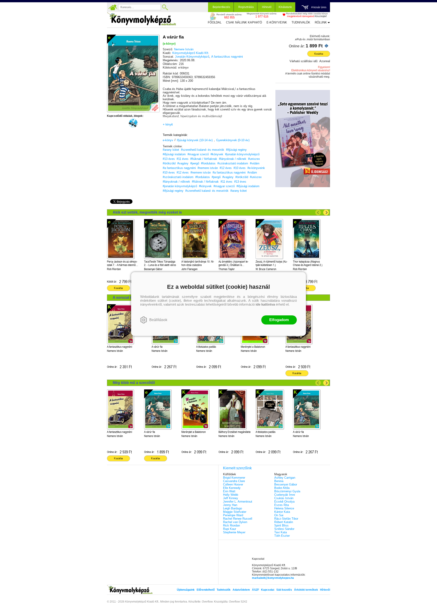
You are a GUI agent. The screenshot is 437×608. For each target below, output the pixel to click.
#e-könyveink (256, 168)
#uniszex (254, 159)
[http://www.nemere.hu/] (133, 123)
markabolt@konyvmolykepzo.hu (273, 578)
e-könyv (168, 140)
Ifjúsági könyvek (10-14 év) (195, 140)
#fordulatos (208, 163)
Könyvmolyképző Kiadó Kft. (190, 53)
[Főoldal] (112, 7)
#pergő (194, 163)
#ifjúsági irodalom (174, 154)
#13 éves (169, 159)
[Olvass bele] (151, 104)
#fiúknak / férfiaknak (203, 159)
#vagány (182, 163)
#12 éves (226, 168)
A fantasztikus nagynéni (227, 56)
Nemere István (183, 49)
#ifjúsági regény (236, 149)
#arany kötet (171, 149)
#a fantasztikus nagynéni (179, 168)
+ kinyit (168, 124)
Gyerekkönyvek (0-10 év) (232, 140)
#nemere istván (208, 168)
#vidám (254, 163)
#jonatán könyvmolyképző (242, 154)
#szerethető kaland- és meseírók (202, 149)
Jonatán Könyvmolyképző (192, 56)
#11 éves (182, 159)
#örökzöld (169, 163)
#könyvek (217, 154)
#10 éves (240, 168)
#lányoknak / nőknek (232, 159)
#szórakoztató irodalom (232, 163)
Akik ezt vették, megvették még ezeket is (147, 212)
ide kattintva (265, 304)
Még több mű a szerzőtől (134, 383)
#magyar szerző (198, 154)
